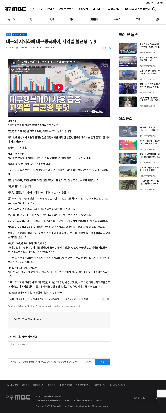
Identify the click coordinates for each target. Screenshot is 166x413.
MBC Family (139, 398)
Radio (50, 9)
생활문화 (94, 19)
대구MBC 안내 (12, 385)
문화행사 (83, 9)
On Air (160, 3)
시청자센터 (114, 9)
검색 (153, 9)
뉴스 (31, 9)
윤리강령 (51, 385)
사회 (72, 19)
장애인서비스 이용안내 (137, 9)
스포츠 (117, 19)
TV (41, 9)
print (110, 48)
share (105, 48)
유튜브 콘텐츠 (66, 9)
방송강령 (25, 385)
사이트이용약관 (65, 385)
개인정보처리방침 (83, 385)
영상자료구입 (99, 385)
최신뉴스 (10, 19)
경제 (52, 19)
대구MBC (15, 9)
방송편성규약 (38, 385)
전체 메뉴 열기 (161, 9)
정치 (32, 19)
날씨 (158, 19)
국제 (138, 19)
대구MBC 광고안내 (117, 385)
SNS (148, 3)
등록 (102, 362)
